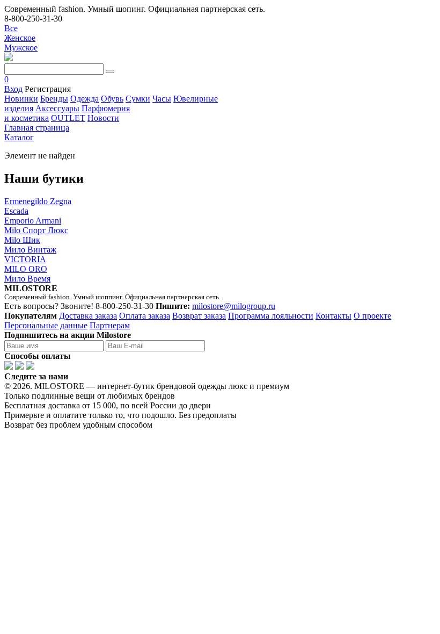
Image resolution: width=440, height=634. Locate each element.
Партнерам (110, 325)
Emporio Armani (32, 220)
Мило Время (27, 278)
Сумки (138, 98)
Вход (13, 88)
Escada (16, 210)
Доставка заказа (88, 315)
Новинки (21, 98)
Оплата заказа (144, 315)
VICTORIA (25, 259)
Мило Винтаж (30, 249)
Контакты (333, 315)
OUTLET (68, 118)
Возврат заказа (199, 315)
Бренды (54, 98)
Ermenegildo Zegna (37, 201)
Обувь (112, 98)
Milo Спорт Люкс (36, 230)
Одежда (84, 98)
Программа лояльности (270, 315)
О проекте (372, 315)
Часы (161, 98)
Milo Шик (22, 239)
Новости (103, 118)
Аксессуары (57, 108)
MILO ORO (25, 268)
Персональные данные (45, 325)
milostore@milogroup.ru (233, 306)
